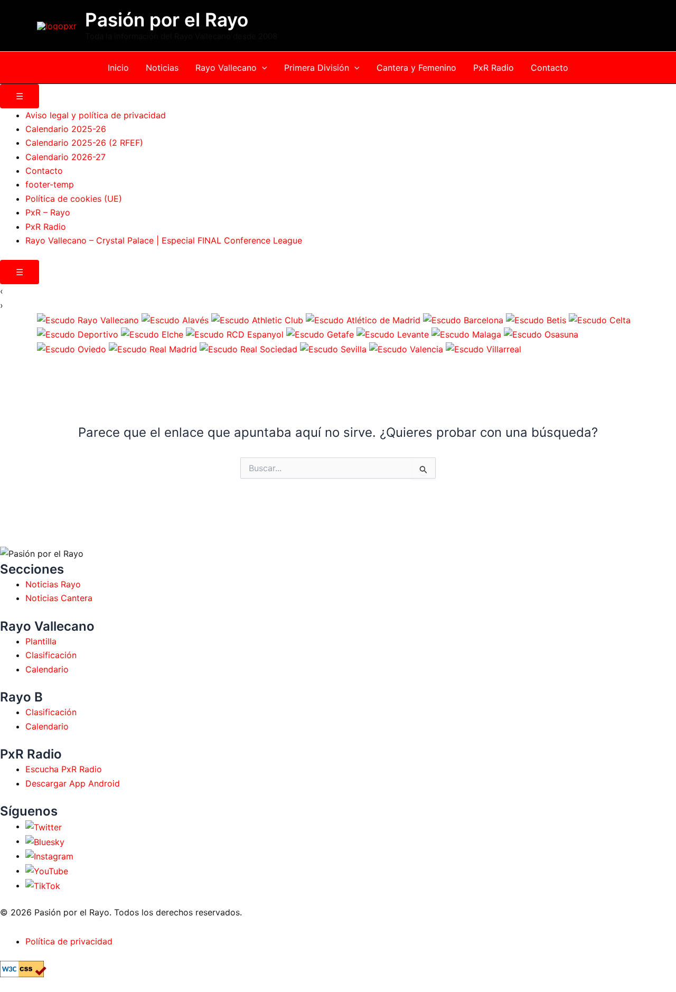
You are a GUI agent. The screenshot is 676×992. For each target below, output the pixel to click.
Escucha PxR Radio (63, 769)
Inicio (118, 67)
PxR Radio (493, 67)
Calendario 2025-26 (65, 129)
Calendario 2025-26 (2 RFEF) (84, 142)
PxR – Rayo (47, 212)
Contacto (549, 67)
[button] (262, 67)
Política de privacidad (68, 941)
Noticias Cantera (58, 598)
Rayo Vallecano (226, 67)
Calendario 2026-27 (65, 157)
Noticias (162, 67)
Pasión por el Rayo (166, 19)
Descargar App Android (72, 783)
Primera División (316, 67)
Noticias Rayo (53, 584)
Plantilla (41, 641)
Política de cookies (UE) (73, 198)
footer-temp (49, 184)
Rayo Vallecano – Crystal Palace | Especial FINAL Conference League (163, 240)
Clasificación (51, 655)
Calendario (47, 669)
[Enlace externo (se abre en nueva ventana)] (43, 826)
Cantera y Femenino (416, 67)
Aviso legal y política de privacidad (95, 115)
